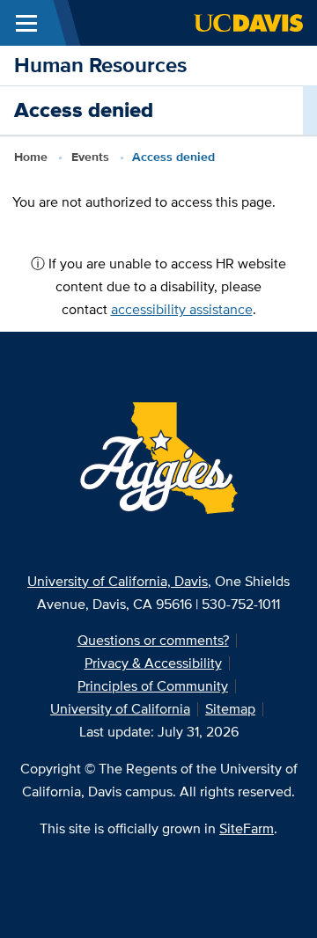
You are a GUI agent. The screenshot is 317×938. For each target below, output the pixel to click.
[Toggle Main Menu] (26, 23)
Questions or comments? (153, 640)
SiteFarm (246, 828)
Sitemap (230, 709)
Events (90, 156)
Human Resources (100, 64)
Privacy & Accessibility (153, 663)
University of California (120, 709)
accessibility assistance (182, 309)
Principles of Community (152, 686)
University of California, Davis (117, 581)
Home (31, 156)
